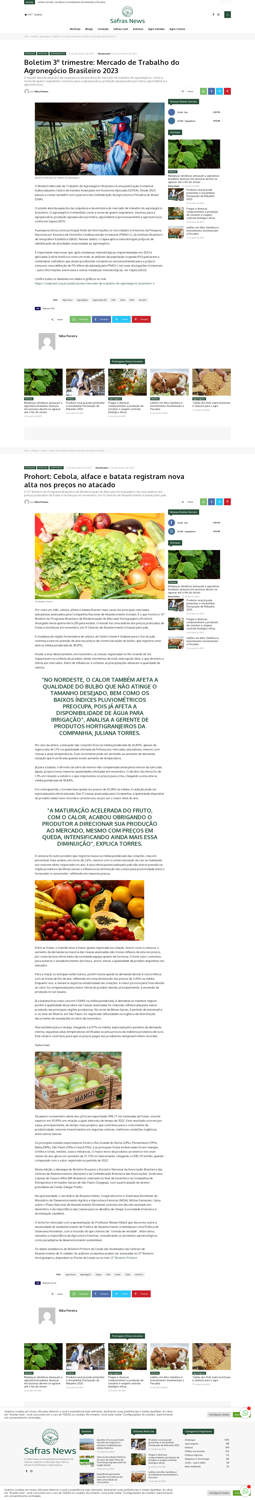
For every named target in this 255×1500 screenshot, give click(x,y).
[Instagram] (218, 14)
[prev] (223, 2)
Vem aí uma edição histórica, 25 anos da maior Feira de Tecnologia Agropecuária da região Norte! (111, 1461)
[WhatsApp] (203, 91)
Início (26, 36)
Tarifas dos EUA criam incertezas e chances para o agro (66, 2)
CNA (113, 300)
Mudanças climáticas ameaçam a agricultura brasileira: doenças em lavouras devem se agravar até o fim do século (193, 179)
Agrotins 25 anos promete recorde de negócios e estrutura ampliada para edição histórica (110, 1443)
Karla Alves (174, 186)
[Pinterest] (227, 91)
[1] (245, 1493)
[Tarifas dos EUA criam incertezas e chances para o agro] (211, 382)
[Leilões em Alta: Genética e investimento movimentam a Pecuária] (176, 232)
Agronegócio (45, 36)
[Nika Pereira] (27, 91)
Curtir (216, 112)
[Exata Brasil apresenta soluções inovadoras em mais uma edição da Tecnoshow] (87, 1478)
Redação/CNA (48, 308)
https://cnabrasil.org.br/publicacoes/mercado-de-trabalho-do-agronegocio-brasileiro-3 (94, 283)
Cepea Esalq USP (100, 300)
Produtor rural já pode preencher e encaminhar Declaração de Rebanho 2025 (200, 194)
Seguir (216, 121)
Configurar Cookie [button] (219, 1493)
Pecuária (142, 300)
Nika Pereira (41, 91)
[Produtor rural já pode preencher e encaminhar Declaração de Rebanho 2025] (176, 194)
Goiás (122, 300)
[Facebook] (213, 14)
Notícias (34, 36)
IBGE (132, 300)
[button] (227, 14)
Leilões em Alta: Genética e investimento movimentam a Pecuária (202, 230)
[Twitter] (219, 91)
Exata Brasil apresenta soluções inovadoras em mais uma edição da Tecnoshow (110, 1478)
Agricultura (67, 300)
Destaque (30, 53)
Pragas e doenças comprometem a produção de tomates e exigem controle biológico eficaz (202, 213)
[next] (229, 2)
